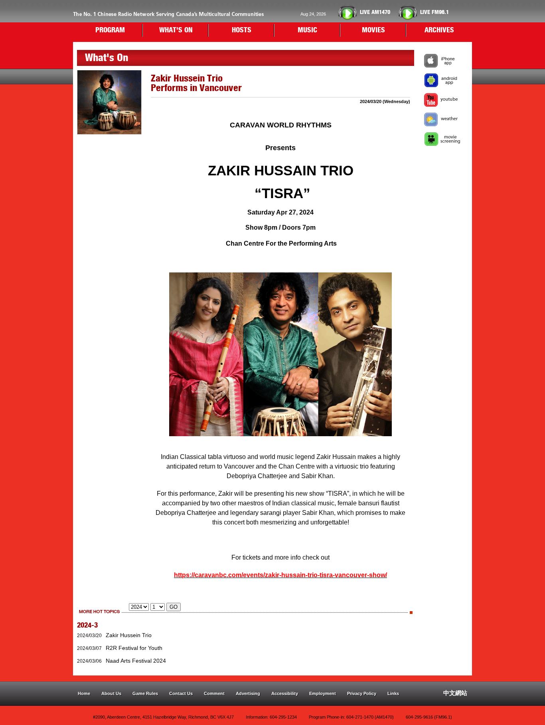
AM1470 (375, 12)
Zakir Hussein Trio (129, 635)
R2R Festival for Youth (134, 648)
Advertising (248, 693)
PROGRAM (110, 30)
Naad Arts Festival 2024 (136, 660)
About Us (111, 693)
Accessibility (284, 693)
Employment (322, 693)
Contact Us (181, 693)
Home (84, 693)
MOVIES (373, 30)
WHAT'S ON (176, 30)
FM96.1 (434, 12)
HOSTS (241, 30)
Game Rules (145, 693)
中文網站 (455, 692)
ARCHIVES (439, 30)
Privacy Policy (361, 693)
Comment (214, 693)
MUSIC (307, 30)
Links (393, 693)
